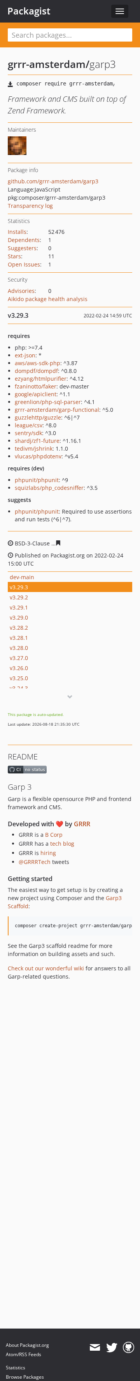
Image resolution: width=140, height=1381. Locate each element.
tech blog (62, 843)
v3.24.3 (19, 688)
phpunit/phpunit (37, 480)
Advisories (21, 290)
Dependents (24, 240)
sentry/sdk (28, 433)
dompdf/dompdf (36, 370)
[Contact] (94, 1348)
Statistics (15, 1367)
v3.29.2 (19, 597)
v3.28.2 (19, 627)
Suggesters (22, 248)
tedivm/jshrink (33, 448)
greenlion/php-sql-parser (48, 402)
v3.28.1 (19, 637)
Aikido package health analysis (48, 299)
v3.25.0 (19, 678)
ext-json (25, 355)
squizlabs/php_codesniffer (49, 487)
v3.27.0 (19, 658)
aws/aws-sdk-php (37, 363)
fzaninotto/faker (35, 386)
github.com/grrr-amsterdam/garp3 (53, 181)
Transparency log (30, 205)
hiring (48, 853)
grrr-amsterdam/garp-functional (57, 409)
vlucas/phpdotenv (38, 456)
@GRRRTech (35, 862)
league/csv (28, 425)
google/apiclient (35, 394)
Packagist (29, 11)
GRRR (82, 824)
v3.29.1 (19, 607)
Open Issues (24, 264)
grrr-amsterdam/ (48, 64)
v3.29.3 (19, 587)
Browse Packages (25, 1377)
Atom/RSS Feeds (23, 1354)
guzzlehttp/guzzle (38, 417)
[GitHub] (128, 1348)
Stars (14, 256)
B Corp (54, 834)
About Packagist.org (27, 1345)
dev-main (22, 577)
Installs (17, 231)
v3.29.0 (19, 617)
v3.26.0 (19, 668)
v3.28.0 (19, 647)
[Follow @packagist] (111, 1348)
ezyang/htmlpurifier (40, 378)
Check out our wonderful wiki (46, 968)
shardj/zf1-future (37, 440)
